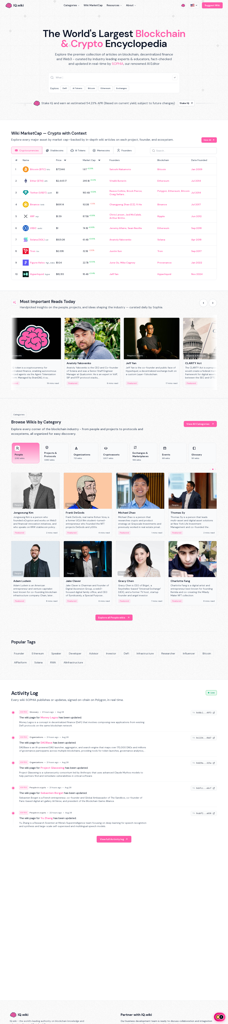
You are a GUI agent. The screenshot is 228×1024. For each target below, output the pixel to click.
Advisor (93, 653)
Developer (75, 653)
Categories (70, 5)
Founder (19, 653)
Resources (113, 5)
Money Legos (49, 717)
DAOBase (46, 742)
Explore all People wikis (111, 617)
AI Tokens (77, 88)
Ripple (161, 216)
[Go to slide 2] (212, 469)
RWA (53, 662)
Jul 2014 (196, 180)
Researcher (168, 653)
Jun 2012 (196, 216)
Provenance (164, 262)
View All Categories (197, 423)
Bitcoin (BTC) (38, 169)
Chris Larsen (116, 214)
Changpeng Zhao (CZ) (122, 204)
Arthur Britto (117, 217)
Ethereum (105, 88)
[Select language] (194, 5)
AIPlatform (20, 662)
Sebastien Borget (52, 793)
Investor (111, 653)
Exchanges (121, 88)
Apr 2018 (196, 239)
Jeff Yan (114, 274)
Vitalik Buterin (117, 180)
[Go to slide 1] (210, 469)
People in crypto (38, 787)
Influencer (189, 653)
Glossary (34, 712)
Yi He (139, 204)
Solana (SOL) (37, 239)
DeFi (65, 88)
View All (207, 140)
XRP (32, 216)
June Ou (114, 262)
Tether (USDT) (38, 192)
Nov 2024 (197, 274)
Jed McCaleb (133, 214)
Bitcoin (91, 88)
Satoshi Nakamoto (120, 169)
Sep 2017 (196, 251)
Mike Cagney (127, 262)
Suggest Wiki (212, 5)
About (130, 5)
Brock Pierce (134, 190)
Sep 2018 (196, 228)
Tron (32, 251)
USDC (33, 228)
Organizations (36, 737)
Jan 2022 (196, 262)
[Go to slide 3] (215, 469)
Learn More (171, 103)
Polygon (162, 190)
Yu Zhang (47, 818)
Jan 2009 (196, 169)
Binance (35, 204)
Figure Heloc (37, 262)
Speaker (56, 653)
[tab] (26, 150)
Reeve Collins (117, 190)
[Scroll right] (213, 303)
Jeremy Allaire (118, 228)
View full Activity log (112, 839)
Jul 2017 (196, 204)
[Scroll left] (203, 303)
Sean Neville (135, 228)
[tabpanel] (114, 218)
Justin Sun (115, 251)
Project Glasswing (52, 768)
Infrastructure (145, 653)
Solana (161, 239)
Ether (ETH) (36, 180)
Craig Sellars (116, 194)
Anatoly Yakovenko (120, 239)
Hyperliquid (37, 274)
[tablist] (73, 150)
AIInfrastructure (73, 662)
